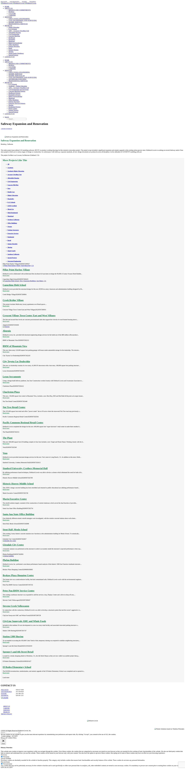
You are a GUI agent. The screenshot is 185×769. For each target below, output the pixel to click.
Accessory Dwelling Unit (15, 174)
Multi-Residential (13, 212)
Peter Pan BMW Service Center (18, 590)
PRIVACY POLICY (6, 714)
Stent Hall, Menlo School (15, 529)
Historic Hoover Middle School (18, 483)
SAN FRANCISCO (6, 691)
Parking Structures (13, 230)
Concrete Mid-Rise (13, 185)
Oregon (10, 226)
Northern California (13, 219)
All (8, 164)
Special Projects (12, 258)
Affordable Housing (13, 178)
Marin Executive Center (15, 499)
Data (9, 188)
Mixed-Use (11, 209)
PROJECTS (6, 712)
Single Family (12, 251)
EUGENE (4, 693)
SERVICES (6, 710)
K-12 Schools (11, 202)
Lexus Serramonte (12, 376)
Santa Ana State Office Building (18, 514)
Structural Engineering (14, 261)
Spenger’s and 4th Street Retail (18, 652)
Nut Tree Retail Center (14, 407)
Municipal (10, 216)
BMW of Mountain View (15, 346)
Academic (10, 167)
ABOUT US (6, 706)
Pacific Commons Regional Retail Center (23, 422)
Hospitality (11, 199)
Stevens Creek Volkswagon (16, 606)
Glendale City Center (13, 544)
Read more (6, 275)
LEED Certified (12, 206)
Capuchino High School (14, 285)
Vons (5, 453)
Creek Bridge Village (13, 300)
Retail (9, 240)
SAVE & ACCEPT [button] (7, 767)
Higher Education (13, 195)
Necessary (6, 757)
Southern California (13, 254)
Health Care (11, 192)
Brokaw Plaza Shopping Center (18, 575)
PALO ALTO (4, 689)
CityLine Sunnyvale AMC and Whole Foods (24, 621)
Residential (11, 237)
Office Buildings (12, 223)
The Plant (7, 438)
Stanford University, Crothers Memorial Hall (25, 468)
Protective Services (13, 233)
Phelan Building (11, 560)
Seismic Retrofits (12, 244)
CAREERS (6, 708)
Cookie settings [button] (6, 736)
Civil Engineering (13, 181)
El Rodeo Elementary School (17, 667)
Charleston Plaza (11, 392)
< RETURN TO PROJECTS (6, 128)
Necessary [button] (4, 755)
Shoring (10, 247)
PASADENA (4, 695)
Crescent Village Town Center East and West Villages (29, 315)
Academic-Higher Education (16, 171)
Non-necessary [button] (5, 762)
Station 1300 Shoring (13, 636)
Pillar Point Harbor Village (16, 269)
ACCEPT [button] (15, 736)
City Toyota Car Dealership (16, 361)
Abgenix (7, 331)
